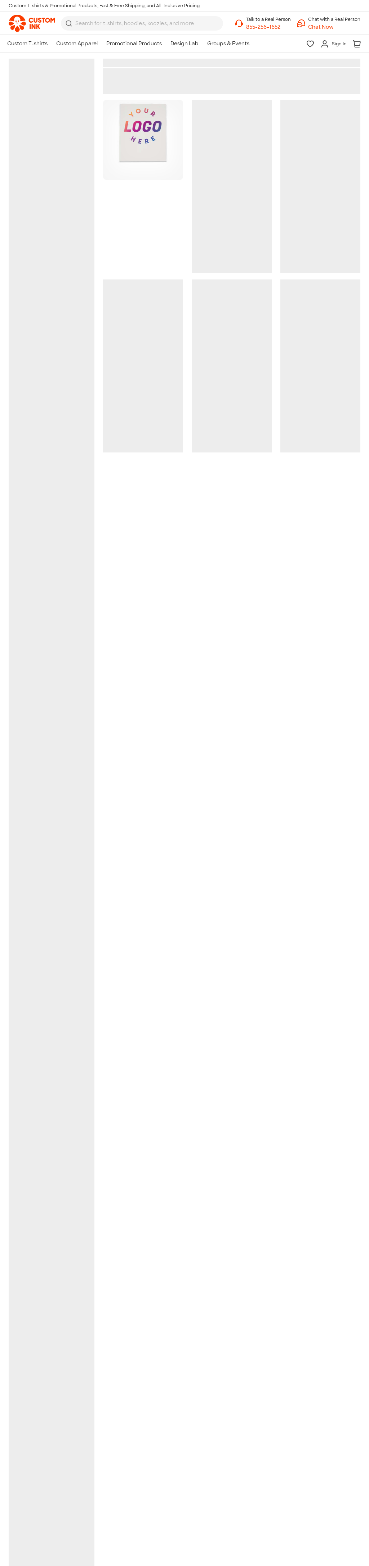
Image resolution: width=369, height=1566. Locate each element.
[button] (334, 27)
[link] (32, 23)
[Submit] (68, 23)
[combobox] (142, 23)
